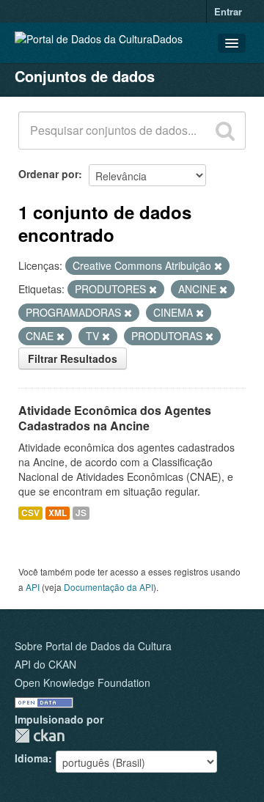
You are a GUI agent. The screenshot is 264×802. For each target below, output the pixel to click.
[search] (225, 130)
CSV (30, 513)
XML (57, 513)
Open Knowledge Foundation (82, 682)
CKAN (40, 735)
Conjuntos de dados (85, 76)
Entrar (228, 11)
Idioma (31, 758)
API (33, 587)
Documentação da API (108, 587)
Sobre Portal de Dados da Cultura (93, 646)
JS (81, 513)
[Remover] (218, 266)
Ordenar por (48, 173)
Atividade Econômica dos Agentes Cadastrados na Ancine (114, 418)
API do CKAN (45, 664)
